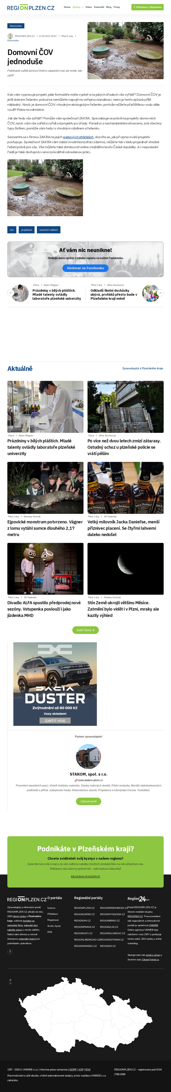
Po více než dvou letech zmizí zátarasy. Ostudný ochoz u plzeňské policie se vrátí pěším (124, 447)
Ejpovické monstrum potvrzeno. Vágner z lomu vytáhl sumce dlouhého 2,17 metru (45, 528)
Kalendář (99, 7)
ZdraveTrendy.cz (150, 959)
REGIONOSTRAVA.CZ (112, 939)
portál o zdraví (153, 955)
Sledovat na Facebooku (85, 268)
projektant (26, 230)
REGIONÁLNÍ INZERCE (85, 876)
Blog (109, 7)
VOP (80, 1069)
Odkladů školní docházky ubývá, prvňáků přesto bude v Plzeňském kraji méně (114, 294)
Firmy (117, 7)
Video (89, 7)
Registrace (156, 7)
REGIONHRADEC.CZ (85, 946)
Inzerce (51, 908)
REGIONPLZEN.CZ (25, 36)
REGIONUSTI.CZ (83, 933)
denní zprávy (19, 916)
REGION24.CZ (108, 946)
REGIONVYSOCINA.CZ (112, 914)
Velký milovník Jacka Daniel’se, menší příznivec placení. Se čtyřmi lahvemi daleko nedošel (123, 528)
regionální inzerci (27, 938)
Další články (84, 630)
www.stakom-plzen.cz (90, 780)
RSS (49, 932)
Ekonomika (16, 26)
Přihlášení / (142, 7)
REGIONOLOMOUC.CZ (112, 933)
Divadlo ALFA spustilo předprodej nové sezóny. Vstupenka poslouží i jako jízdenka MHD (44, 609)
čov (12, 230)
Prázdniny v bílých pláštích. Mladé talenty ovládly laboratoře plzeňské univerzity (56, 294)
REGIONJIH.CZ (82, 920)
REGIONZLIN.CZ (109, 927)
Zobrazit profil (88, 801)
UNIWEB (153, 925)
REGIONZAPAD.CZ (84, 914)
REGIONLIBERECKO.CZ (87, 939)
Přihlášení (52, 914)
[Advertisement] (85, 333)
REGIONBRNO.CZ (110, 920)
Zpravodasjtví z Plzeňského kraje (142, 368)
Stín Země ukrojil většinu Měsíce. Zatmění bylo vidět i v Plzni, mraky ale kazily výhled (123, 609)
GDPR (72, 1069)
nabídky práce (14, 929)
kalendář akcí (31, 925)
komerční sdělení (49, 230)
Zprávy (76, 7)
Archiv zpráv (54, 926)
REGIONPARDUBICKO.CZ (114, 908)
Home (67, 7)
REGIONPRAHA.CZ (84, 927)
